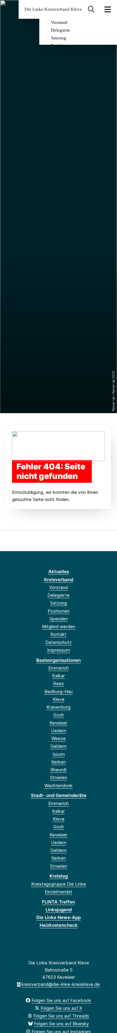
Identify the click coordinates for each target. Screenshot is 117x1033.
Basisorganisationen (58, 660)
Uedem (58, 730)
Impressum (58, 650)
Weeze (58, 738)
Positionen (59, 611)
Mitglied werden (58, 626)
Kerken (58, 762)
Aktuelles (58, 571)
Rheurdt (58, 770)
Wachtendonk (58, 785)
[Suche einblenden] (91, 9)
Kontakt (58, 634)
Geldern (58, 746)
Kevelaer (59, 723)
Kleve (58, 699)
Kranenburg (58, 707)
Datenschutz (58, 642)
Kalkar (58, 676)
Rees (58, 683)
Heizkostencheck (59, 925)
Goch (58, 715)
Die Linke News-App (58, 917)
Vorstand (59, 22)
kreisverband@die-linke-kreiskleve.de (60, 984)
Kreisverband (58, 579)
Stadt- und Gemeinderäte (58, 795)
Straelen (58, 777)
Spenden (59, 619)
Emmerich (58, 668)
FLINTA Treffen (58, 902)
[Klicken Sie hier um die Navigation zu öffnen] (107, 9)
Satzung (58, 38)
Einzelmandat (58, 892)
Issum (58, 754)
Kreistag (59, 876)
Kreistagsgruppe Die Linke (58, 884)
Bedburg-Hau (58, 691)
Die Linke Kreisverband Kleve (53, 9)
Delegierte (60, 30)
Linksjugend (59, 909)
